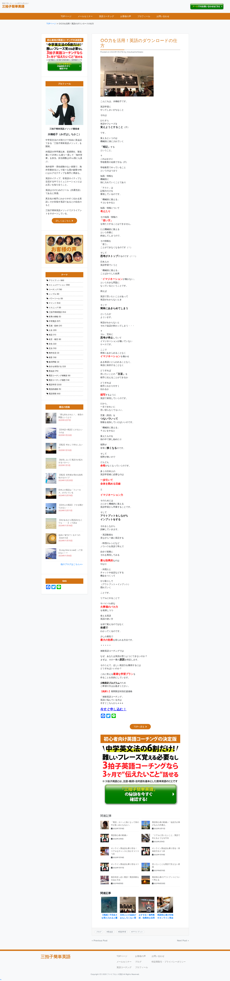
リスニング (55, 307)
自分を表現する (57, 366)
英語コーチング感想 (59, 380)
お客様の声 (125, 16)
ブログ (98, 932)
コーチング (55, 289)
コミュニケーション (59, 285)
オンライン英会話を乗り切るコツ (125, 864)
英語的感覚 (55, 389)
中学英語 (54, 321)
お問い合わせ (163, 16)
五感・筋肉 (55, 325)
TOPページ (66, 16)
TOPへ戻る (139, 726)
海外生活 (54, 353)
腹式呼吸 (54, 362)
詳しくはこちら (63, 220)
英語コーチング (106, 16)
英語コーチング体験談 (59, 375)
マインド (54, 303)
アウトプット (137, 932)
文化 (52, 344)
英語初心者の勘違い (119, 835)
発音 (52, 357)
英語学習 (122, 932)
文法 (52, 348)
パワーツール (56, 298)
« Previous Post (99, 940)
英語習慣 (54, 393)
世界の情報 (55, 316)
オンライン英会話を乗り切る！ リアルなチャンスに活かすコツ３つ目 (125, 851)
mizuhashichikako (135, 52)
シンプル (54, 294)
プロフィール (143, 16)
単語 (52, 335)
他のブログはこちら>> (72, 564)
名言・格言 (55, 339)
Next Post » (183, 940)
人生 (53, 330)
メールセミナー (85, 16)
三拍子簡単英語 (57, 312)
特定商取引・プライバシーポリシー (169, 961)
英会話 (110, 932)
